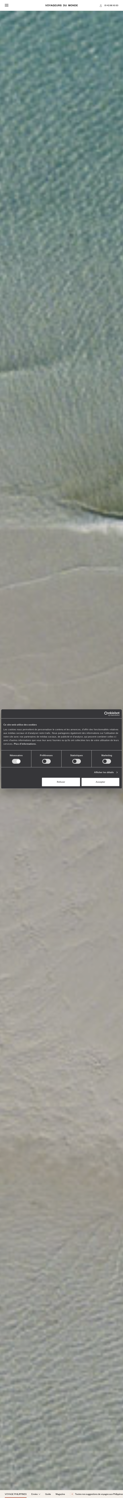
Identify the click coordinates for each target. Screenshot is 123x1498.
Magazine (60, 1493)
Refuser (61, 782)
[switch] (46, 761)
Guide (48, 1493)
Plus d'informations (25, 744)
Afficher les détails (104, 772)
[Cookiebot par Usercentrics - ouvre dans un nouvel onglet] (106, 714)
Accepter (100, 782)
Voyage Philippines (16, 1493)
